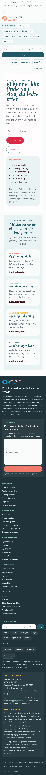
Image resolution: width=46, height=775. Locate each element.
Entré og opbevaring (10, 559)
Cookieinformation (9, 614)
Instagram (7, 649)
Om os (10, 6)
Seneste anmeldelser (10, 525)
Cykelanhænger (8, 542)
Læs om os (14, 149)
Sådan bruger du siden (11, 603)
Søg (23, 55)
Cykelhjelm (24, 633)
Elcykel (14, 633)
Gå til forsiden (15, 140)
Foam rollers (38, 68)
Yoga (34, 633)
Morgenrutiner (27, 31)
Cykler (14, 62)
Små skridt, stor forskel (11, 529)
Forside (4, 6)
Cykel (5, 633)
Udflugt (27, 638)
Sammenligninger (8, 518)
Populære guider (8, 522)
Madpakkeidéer (8, 583)
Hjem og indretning (20, 171)
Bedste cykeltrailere (10, 31)
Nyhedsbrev (39, 6)
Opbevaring (16, 638)
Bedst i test (6, 515)
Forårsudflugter (23, 26)
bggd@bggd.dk (17, 701)
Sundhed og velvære (20, 175)
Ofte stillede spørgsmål (11, 606)
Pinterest (30, 649)
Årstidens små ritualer (10, 532)
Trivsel (5, 638)
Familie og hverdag (19, 168)
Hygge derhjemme (9, 576)
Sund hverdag (24, 36)
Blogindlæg (18, 6)
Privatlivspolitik (28, 6)
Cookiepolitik (6, 771)
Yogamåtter (38, 62)
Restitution (7, 41)
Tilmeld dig (23, 469)
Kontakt (5, 599)
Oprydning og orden (10, 586)
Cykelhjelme (25, 62)
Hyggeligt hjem (9, 36)
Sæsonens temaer (9, 505)
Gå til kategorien (17, 272)
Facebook (19, 649)
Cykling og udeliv (18, 165)
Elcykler (36, 36)
